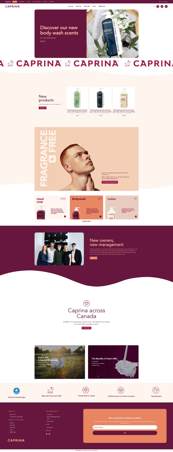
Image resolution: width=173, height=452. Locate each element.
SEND (125, 433)
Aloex (28, 1)
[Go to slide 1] (83, 221)
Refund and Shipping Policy (53, 416)
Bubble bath (13, 432)
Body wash (12, 427)
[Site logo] (8, 1)
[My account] (158, 6)
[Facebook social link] (159, 2)
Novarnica (21, 1)
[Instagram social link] (161, 2)
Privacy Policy (87, 450)
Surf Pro (52, 1)
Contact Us (49, 414)
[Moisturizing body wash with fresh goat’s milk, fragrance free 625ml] (77, 98)
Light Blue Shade (36, 1)
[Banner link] (87, 159)
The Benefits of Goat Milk (16, 416)
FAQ (48, 419)
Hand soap (12, 425)
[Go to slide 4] (88, 221)
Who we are (13, 414)
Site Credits (95, 450)
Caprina (15, 1)
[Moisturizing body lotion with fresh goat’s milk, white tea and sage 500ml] (124, 98)
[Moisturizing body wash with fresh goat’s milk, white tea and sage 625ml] (100, 98)
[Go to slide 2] (84, 221)
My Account (50, 427)
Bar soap (12, 423)
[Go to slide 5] (89, 221)
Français (165, 1)
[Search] (154, 6)
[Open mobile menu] (166, 6)
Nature (45, 1)
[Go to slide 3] (86, 221)
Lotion (11, 429)
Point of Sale (50, 421)
